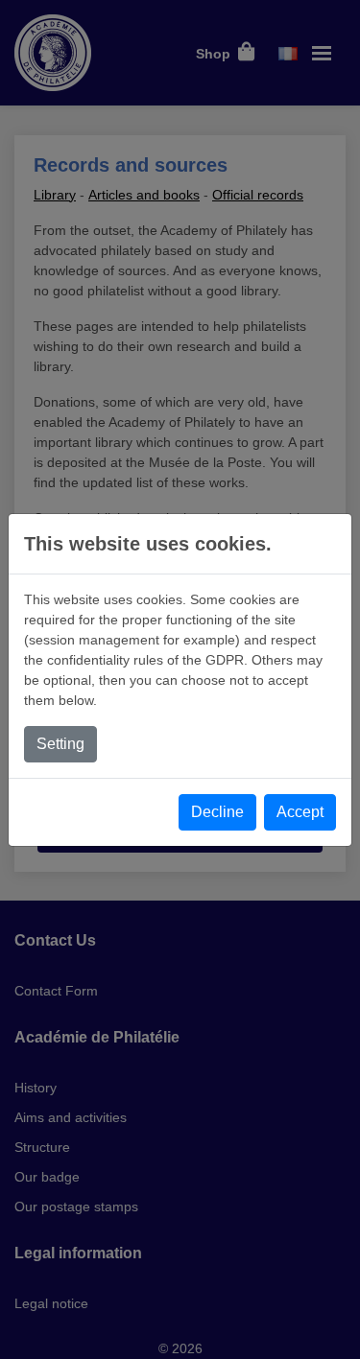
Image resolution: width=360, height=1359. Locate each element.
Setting (60, 744)
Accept (300, 812)
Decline (217, 812)
